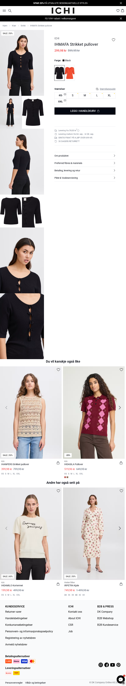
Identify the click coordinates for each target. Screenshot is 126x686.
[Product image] (11, 112)
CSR (70, 624)
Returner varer (13, 611)
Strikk (23, 26)
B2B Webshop (105, 618)
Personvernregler (14, 682)
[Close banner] (120, 3)
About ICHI (74, 618)
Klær (14, 26)
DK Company (105, 611)
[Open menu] (4, 10)
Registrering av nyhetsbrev (20, 637)
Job (70, 631)
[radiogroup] (85, 99)
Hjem (5, 26)
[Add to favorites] (113, 40)
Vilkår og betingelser (35, 682)
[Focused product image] (22, 63)
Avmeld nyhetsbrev (16, 644)
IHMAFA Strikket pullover (41, 26)
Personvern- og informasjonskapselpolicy (29, 631)
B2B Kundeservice (107, 624)
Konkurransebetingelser (18, 624)
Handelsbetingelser (16, 618)
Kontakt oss (75, 611)
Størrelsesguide (108, 89)
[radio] (73, 96)
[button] (85, 156)
